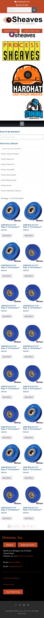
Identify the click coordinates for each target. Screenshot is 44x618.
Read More (7, 235)
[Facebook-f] (16, 605)
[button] (22, 124)
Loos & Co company (25, 556)
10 (24, 526)
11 (27, 526)
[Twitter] (20, 605)
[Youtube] (24, 605)
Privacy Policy (8, 584)
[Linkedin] (28, 605)
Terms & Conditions (11, 578)
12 (31, 526)
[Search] (34, 10)
